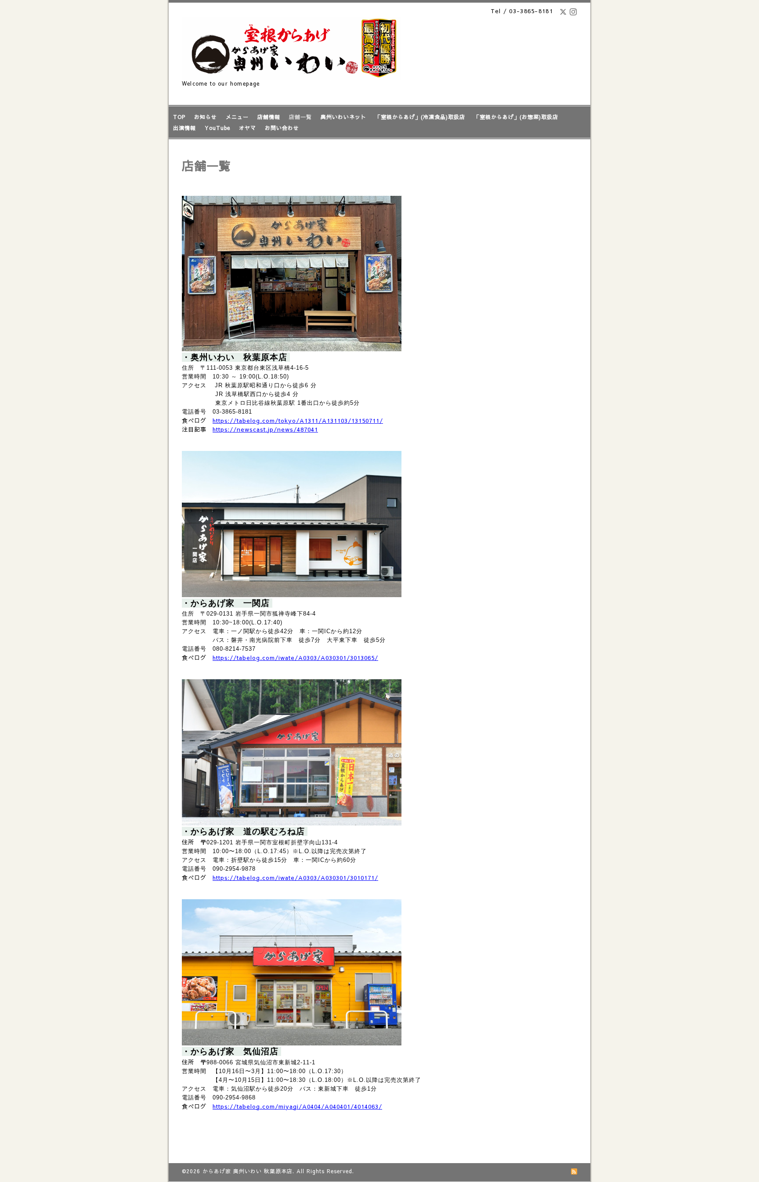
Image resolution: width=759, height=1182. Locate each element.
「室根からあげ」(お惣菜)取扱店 (516, 116)
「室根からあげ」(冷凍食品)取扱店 (420, 116)
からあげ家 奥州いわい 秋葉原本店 (247, 1171)
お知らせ (205, 116)
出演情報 (184, 127)
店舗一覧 (300, 116)
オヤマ (247, 127)
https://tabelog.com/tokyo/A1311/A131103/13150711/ (298, 420)
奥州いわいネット (343, 116)
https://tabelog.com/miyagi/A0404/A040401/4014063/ (297, 1106)
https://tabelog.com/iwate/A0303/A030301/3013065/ (295, 657)
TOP (179, 116)
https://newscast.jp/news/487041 (265, 429)
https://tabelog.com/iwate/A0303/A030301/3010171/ (295, 877)
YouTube (217, 127)
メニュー (237, 116)
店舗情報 (268, 116)
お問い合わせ (282, 127)
